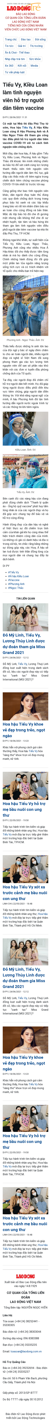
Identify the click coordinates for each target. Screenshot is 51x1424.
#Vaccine (13, 580)
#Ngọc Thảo (15, 588)
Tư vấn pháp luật (15, 72)
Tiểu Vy (27, 127)
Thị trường (36, 46)
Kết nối (22, 65)
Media (34, 65)
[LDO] (25, 617)
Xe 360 (9, 65)
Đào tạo (26, 39)
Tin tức (9, 46)
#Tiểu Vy (13, 572)
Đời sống (40, 39)
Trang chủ (11, 39)
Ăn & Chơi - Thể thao (17, 52)
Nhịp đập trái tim (15, 59)
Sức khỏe (35, 59)
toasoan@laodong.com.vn (26, 1351)
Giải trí (22, 46)
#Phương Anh (16, 584)
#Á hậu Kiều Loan (18, 576)
